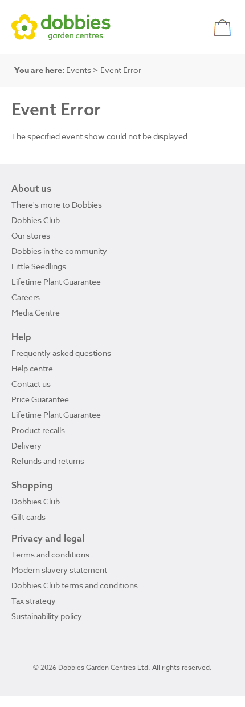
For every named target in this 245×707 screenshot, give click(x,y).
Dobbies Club (35, 220)
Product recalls (38, 430)
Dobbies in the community (59, 250)
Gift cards (28, 516)
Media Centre (35, 312)
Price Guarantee (40, 399)
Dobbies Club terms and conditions (74, 585)
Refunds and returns (47, 460)
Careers (25, 297)
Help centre (32, 368)
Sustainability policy (46, 616)
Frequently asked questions (61, 353)
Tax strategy (33, 600)
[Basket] (224, 27)
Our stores (30, 235)
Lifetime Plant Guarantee (56, 281)
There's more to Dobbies (56, 204)
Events (78, 69)
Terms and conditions (50, 554)
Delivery (26, 445)
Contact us (31, 383)
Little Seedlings (38, 266)
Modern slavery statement (59, 569)
